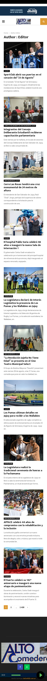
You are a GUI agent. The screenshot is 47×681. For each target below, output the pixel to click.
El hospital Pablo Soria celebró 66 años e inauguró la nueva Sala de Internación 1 (22, 245)
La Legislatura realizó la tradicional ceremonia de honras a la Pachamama (23, 470)
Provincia (7, 576)
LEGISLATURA (8, 296)
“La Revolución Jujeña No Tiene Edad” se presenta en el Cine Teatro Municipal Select (21, 361)
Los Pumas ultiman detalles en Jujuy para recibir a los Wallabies (22, 414)
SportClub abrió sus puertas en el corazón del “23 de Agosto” (22, 76)
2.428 (22, 607)
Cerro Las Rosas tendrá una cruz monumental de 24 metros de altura (22, 187)
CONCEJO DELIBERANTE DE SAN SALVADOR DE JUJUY (19, 125)
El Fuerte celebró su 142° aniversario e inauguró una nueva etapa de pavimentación (22, 583)
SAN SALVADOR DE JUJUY (11, 180)
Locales (6, 71)
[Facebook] (20, 667)
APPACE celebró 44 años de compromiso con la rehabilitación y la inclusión (23, 525)
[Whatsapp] (27, 667)
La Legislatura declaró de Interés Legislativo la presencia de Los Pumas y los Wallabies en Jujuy (22, 303)
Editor (18, 33)
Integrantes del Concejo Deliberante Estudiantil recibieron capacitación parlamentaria (23, 132)
